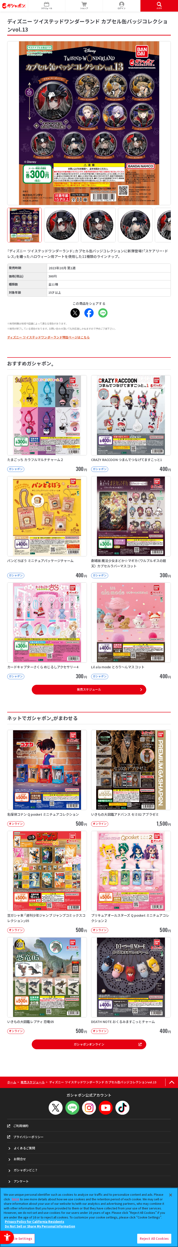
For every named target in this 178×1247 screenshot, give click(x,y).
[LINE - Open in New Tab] (103, 313)
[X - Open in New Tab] (75, 313)
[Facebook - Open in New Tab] (89, 313)
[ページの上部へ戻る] (171, 1082)
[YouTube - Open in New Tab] (106, 1108)
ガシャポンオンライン (89, 1044)
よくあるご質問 (24, 1148)
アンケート (21, 1181)
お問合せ (20, 1159)
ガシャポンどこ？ (25, 1170)
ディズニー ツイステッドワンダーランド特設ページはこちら (48, 337)
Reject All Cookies (154, 1238)
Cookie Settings (19, 1238)
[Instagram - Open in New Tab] (89, 1108)
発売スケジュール (89, 689)
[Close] (170, 1195)
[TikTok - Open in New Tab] (122, 1108)
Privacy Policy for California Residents (34, 1221)
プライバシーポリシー (28, 1137)
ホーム (11, 1082)
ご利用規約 (21, 1126)
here (15, 1199)
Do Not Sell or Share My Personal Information (40, 1226)
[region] (89, 1217)
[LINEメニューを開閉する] (72, 1108)
